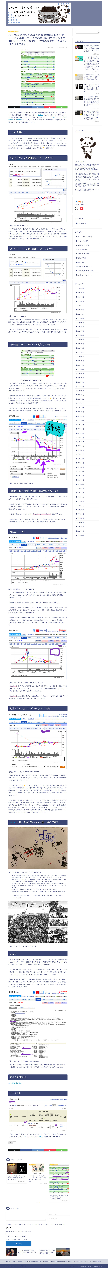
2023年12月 (81, 395)
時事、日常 (80, 262)
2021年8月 (80, 514)
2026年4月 (80, 293)
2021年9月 (80, 509)
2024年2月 (80, 386)
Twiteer (40, 115)
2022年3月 (80, 484)
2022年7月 (80, 467)
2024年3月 (80, 382)
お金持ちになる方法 (83, 245)
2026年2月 (80, 297)
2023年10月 (81, 403)
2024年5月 (80, 373)
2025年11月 (81, 310)
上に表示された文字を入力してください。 (19, 1231)
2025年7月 (80, 322)
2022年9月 (80, 458)
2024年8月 (80, 365)
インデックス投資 (82, 241)
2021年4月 (80, 531)
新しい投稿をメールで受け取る (17, 1239)
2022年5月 (80, 475)
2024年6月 (80, 369)
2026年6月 (80, 288)
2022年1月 (80, 492)
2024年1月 (80, 390)
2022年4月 (80, 480)
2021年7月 (80, 518)
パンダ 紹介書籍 (82, 249)
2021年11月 (81, 501)
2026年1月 (80, 301)
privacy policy (81, 223)
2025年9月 (80, 318)
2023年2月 (80, 437)
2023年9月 (80, 407)
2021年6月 (80, 522)
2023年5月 (80, 424)
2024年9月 (80, 361)
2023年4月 (80, 429)
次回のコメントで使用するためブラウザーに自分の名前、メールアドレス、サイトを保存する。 (37, 1224)
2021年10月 (81, 505)
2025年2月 (80, 344)
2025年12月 (81, 305)
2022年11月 (81, 450)
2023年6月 (80, 420)
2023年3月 (80, 433)
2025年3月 (80, 339)
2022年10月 (81, 454)
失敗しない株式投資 (13, 31)
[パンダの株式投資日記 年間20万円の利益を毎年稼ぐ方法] (39, 22)
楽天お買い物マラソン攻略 (85, 270)
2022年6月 (80, 471)
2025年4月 (80, 335)
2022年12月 (81, 446)
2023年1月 (80, 441)
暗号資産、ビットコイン (84, 266)
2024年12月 (81, 352)
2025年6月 (80, 326)
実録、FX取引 (81, 258)
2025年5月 (80, 331)
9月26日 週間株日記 (14, 1083)
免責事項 (22, 1265)
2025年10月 (81, 314)
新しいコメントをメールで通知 (17, 1236)
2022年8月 (80, 463)
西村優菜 (20, 120)
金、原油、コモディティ (84, 275)
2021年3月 (80, 535)
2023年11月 (81, 399)
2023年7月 (80, 416)
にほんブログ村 (80, 204)
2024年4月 (80, 378)
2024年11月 (81, 356)
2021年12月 (81, 497)
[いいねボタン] (10, 1142)
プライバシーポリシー (12, 1265)
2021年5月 (80, 526)
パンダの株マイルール (36, 1136)
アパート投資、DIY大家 (84, 236)
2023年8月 (80, 412)
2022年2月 (80, 488)
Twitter (13, 822)
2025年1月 (80, 348)
